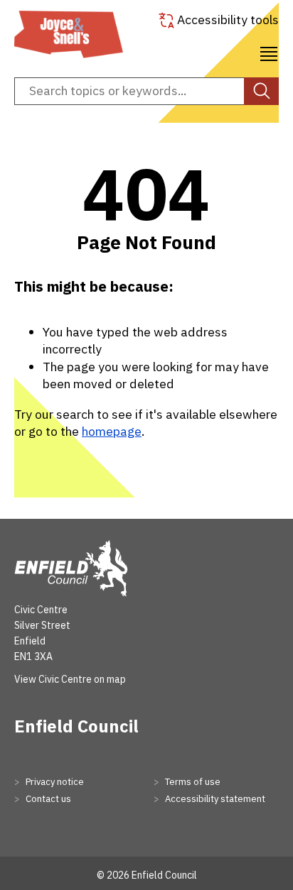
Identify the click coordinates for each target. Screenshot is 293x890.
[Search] (261, 91)
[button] (268, 52)
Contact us (47, 799)
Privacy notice (53, 782)
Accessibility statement (214, 799)
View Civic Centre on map (70, 679)
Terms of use (191, 782)
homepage (112, 431)
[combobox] (146, 91)
